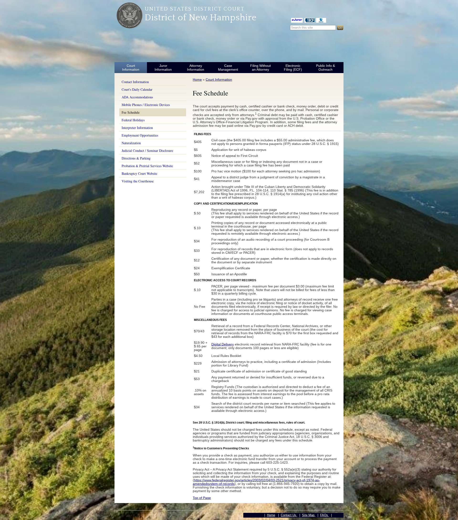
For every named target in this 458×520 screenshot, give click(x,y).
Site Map (308, 515)
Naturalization (131, 143)
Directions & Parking (136, 158)
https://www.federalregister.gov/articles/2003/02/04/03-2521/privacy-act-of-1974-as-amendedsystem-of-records (256, 482)
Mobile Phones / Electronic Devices (146, 104)
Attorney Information (195, 67)
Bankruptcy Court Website (139, 173)
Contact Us (289, 515)
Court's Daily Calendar (137, 89)
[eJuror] (297, 20)
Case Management (228, 67)
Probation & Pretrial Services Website (147, 166)
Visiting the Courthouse (138, 181)
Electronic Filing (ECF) (293, 67)
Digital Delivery (222, 344)
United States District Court (195, 9)
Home (197, 79)
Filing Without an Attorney (260, 67)
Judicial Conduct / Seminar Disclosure (147, 150)
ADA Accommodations (137, 97)
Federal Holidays (133, 120)
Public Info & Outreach (325, 67)
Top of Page (202, 498)
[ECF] (309, 20)
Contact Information (135, 82)
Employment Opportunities (140, 135)
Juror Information (163, 67)
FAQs (324, 515)
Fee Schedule (131, 112)
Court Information (130, 67)
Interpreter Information (137, 127)
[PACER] (321, 20)
